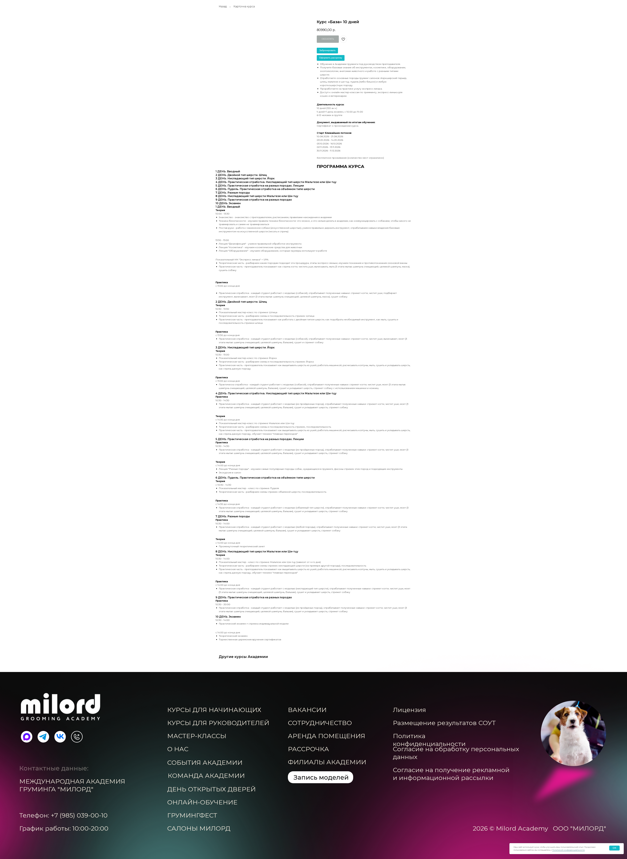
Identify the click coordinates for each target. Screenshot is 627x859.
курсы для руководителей (218, 723)
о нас (177, 749)
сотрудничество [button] (320, 723)
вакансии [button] (307, 710)
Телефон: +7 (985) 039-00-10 (63, 815)
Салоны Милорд (198, 828)
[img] (60, 707)
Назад (223, 6)
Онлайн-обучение (202, 802)
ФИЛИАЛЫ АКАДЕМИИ (327, 762)
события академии (204, 762)
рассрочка (308, 749)
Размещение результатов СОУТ (444, 723)
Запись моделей (321, 777)
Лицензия (409, 710)
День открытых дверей (211, 789)
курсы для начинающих (214, 710)
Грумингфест (192, 815)
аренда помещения (326, 736)
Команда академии (206, 775)
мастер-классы (196, 736)
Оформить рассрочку (330, 57)
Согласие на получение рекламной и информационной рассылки (451, 774)
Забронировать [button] (327, 50)
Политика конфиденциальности (429, 740)
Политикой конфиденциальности (568, 850)
